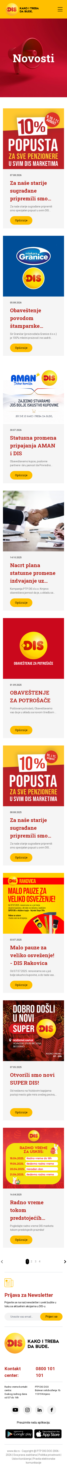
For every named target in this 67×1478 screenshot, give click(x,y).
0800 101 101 (45, 1372)
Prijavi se (51, 1316)
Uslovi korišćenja (21, 1458)
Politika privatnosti (49, 1454)
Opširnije (21, 220)
